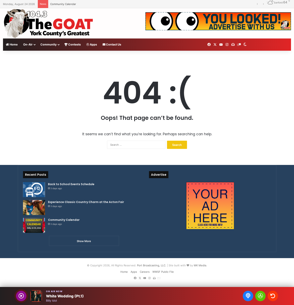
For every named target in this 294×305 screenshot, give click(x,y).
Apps (93, 44)
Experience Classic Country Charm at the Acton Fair (86, 202)
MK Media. (200, 265)
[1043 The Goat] (49, 23)
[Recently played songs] (273, 296)
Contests (74, 44)
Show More (84, 241)
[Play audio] (21, 296)
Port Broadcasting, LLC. (151, 265)
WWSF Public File (163, 271)
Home (13, 44)
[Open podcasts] (248, 296)
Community (48, 44)
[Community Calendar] (34, 225)
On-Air (28, 44)
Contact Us (113, 44)
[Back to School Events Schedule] (34, 189)
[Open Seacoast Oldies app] (260, 296)
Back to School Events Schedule (71, 184)
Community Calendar (63, 4)
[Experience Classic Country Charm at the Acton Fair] (34, 207)
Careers (145, 271)
